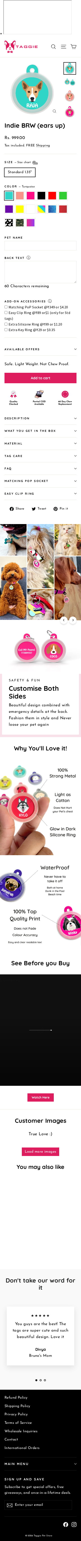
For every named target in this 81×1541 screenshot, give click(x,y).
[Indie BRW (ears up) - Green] (31, 1243)
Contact (11, 1439)
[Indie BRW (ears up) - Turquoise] (7, 1243)
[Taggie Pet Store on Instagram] (74, 1524)
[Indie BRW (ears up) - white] (46, 1243)
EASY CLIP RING (19, 493)
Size (18, 162)
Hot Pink (30, 195)
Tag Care (13, 456)
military (19, 222)
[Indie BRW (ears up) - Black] (21, 1243)
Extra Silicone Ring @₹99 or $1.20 (35, 324)
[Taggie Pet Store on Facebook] (65, 1524)
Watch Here (41, 1097)
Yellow (19, 209)
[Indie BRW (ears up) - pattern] (7, 1247)
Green (63, 195)
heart (9, 222)
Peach (19, 195)
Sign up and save (24, 1479)
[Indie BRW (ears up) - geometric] (12, 1247)
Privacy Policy (16, 1414)
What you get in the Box (30, 430)
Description (17, 418)
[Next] (72, 620)
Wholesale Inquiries (20, 1431)
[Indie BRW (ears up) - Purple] (36, 1243)
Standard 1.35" (20, 172)
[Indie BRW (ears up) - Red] (26, 1243)
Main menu (16, 1464)
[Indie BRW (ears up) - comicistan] (16, 1247)
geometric (52, 209)
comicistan (63, 209)
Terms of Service (18, 1423)
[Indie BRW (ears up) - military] (26, 1247)
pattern (41, 209)
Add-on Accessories (25, 301)
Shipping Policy (17, 1406)
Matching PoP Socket (26, 481)
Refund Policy (16, 1398)
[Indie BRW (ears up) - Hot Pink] (16, 1243)
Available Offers (22, 349)
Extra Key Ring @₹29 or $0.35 (32, 330)
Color (19, 186)
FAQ (8, 468)
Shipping (43, 145)
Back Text (14, 258)
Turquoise (9, 195)
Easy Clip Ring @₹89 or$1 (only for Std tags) (37, 315)
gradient (30, 222)
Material (13, 443)
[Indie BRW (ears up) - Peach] (12, 1243)
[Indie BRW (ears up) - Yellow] (41, 1243)
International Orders (22, 1448)
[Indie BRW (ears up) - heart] (21, 1247)
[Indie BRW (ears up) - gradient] (31, 1247)
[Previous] (64, 620)
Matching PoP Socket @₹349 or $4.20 (38, 307)
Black (41, 195)
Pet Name (13, 237)
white (30, 209)
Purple (9, 209)
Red (52, 195)
